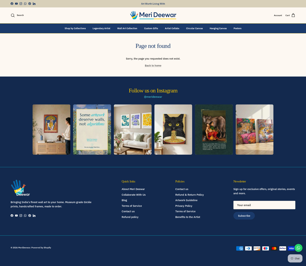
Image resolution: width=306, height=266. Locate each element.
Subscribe (244, 215)
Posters (237, 28)
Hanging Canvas (218, 28)
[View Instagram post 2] (92, 129)
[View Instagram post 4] (173, 129)
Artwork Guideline (186, 200)
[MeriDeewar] (153, 15)
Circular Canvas (194, 28)
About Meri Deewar (133, 189)
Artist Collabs (172, 28)
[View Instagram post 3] (133, 129)
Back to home (153, 65)
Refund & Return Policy (189, 194)
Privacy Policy (183, 205)
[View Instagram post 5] (214, 129)
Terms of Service (132, 205)
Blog (124, 200)
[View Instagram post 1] (51, 129)
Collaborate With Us (134, 194)
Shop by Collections (75, 28)
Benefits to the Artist (187, 217)
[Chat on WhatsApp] (298, 248)
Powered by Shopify (41, 247)
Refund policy (130, 217)
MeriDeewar (24, 247)
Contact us (128, 211)
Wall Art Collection (127, 28)
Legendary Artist (101, 28)
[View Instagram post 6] (254, 129)
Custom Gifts (151, 28)
